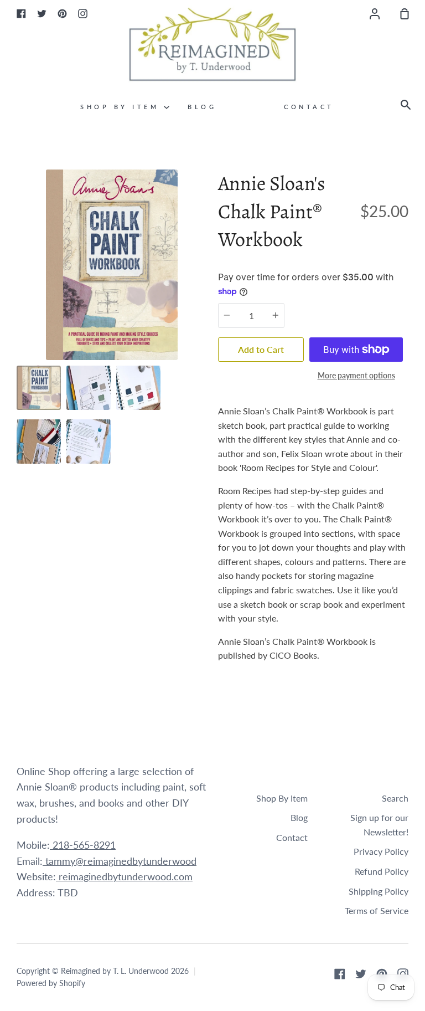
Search (395, 798)
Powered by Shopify (51, 983)
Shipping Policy (378, 891)
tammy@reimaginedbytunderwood (119, 861)
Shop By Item (122, 106)
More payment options (356, 375)
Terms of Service (376, 910)
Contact (309, 106)
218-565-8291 (83, 845)
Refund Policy (381, 871)
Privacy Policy (381, 851)
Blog (202, 106)
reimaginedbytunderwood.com (124, 876)
